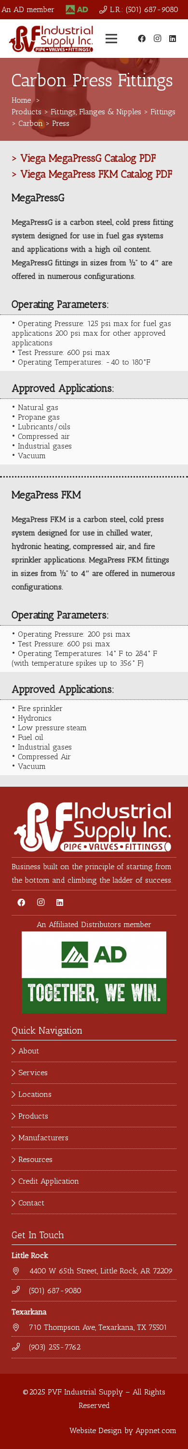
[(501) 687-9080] (20, 1290)
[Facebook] (141, 38)
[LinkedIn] (172, 38)
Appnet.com (155, 1430)
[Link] (77, 9)
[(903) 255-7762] (20, 1347)
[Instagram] (157, 38)
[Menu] (111, 39)
